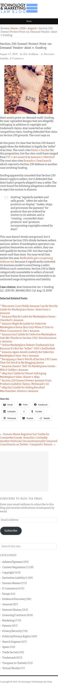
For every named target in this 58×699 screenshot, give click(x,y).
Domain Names (11, 583)
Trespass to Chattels (14, 663)
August (32, 28)
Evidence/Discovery (14, 599)
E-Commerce (17, 58)
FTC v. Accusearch (16, 157)
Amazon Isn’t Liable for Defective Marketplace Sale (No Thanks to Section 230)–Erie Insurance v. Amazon (28, 338)
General (7, 604)
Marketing (8, 620)
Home (14, 28)
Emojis (6, 593)
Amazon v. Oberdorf (42, 157)
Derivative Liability (13, 577)
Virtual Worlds (11, 668)
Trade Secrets (10, 652)
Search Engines (11, 641)
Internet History (12, 609)
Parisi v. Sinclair (40, 150)
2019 (22, 28)
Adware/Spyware (12, 561)
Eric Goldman (30, 54)
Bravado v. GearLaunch (37, 160)
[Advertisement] (24, 471)
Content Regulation (14, 567)
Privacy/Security (12, 631)
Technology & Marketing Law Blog (35, 681)
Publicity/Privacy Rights (16, 636)
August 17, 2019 (8, 54)
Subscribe (10, 530)
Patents (6, 625)
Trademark (9, 657)
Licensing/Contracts (14, 615)
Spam (5, 647)
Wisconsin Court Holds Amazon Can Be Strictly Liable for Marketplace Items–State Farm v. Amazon (29, 309)
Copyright (8, 572)
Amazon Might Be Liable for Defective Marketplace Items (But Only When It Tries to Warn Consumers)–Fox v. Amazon (26, 327)
